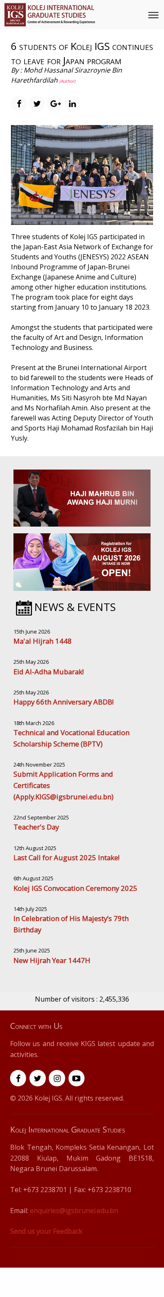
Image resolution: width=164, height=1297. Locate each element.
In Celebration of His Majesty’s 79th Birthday (71, 923)
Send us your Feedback (46, 1231)
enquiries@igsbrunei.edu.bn (74, 1210)
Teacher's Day (36, 827)
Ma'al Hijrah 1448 (42, 641)
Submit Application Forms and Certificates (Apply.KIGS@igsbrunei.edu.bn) (63, 785)
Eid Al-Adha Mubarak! (48, 671)
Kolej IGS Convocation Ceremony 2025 (75, 888)
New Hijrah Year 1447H (51, 960)
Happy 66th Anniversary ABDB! (63, 702)
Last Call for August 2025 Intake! (66, 857)
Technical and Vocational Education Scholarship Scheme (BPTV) (71, 738)
